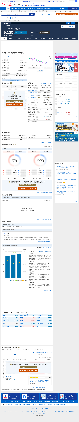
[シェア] (68, 23)
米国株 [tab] (49, 404)
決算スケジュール (50, 11)
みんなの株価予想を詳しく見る (44, 219)
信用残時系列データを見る (45, 142)
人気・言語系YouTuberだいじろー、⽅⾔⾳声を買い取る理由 (16, 1)
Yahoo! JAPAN (51, 1)
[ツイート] (73, 23)
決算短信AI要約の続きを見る (44, 241)
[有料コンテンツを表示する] (48, 97)
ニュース (29, 8)
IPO (59, 11)
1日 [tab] (30, 67)
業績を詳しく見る (48, 290)
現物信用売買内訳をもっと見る (44, 192)
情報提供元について (47, 83)
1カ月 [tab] (38, 67)
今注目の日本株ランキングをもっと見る (42, 387)
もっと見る (74, 105)
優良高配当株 (42, 11)
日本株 (8, 8)
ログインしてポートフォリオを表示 (21, 17)
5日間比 (40, 354)
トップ (3, 8)
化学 (8, 25)
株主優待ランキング (32, 11)
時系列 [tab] (68, 404)
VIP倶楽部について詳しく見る (14, 104)
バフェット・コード (47, 247)
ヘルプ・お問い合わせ (36, 413)
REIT (63, 11)
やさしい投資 (42, 14)
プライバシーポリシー (9, 411)
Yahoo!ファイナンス (36, 408)
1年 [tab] (46, 67)
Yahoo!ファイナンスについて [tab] (14, 404)
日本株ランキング (13, 11)
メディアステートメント (45, 411)
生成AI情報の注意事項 (45, 251)
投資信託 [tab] (62, 404)
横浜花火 (72, 1)
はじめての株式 (71, 11)
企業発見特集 (51, 14)
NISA (54, 8)
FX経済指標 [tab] (55, 404)
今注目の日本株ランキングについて (43, 352)
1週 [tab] (34, 67)
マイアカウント (72, 8)
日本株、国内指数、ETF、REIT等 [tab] (29, 404)
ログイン (24, 5)
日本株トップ (4, 11)
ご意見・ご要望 (45, 413)
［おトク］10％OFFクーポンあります (36, 5)
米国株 (12, 8)
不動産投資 (47, 8)
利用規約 (27, 411)
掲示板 (34, 8)
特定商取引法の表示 (70, 411)
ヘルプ (57, 1)
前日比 (14, 354)
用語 (9, 60)
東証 (8, 56)
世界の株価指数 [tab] (42, 404)
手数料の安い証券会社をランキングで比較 (14, 80)
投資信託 (23, 8)
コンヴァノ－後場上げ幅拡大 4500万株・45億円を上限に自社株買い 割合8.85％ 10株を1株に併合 (40, 381)
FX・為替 (17, 8)
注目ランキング (22, 11)
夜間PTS (21, 56)
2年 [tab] (50, 67)
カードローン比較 (60, 8)
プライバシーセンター (19, 411)
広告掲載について (34, 411)
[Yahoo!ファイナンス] (11, 3)
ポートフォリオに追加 (68, 26)
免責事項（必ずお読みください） (58, 411)
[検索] (76, 1)
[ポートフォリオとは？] (10, 18)
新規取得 (32, 4)
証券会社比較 (40, 8)
